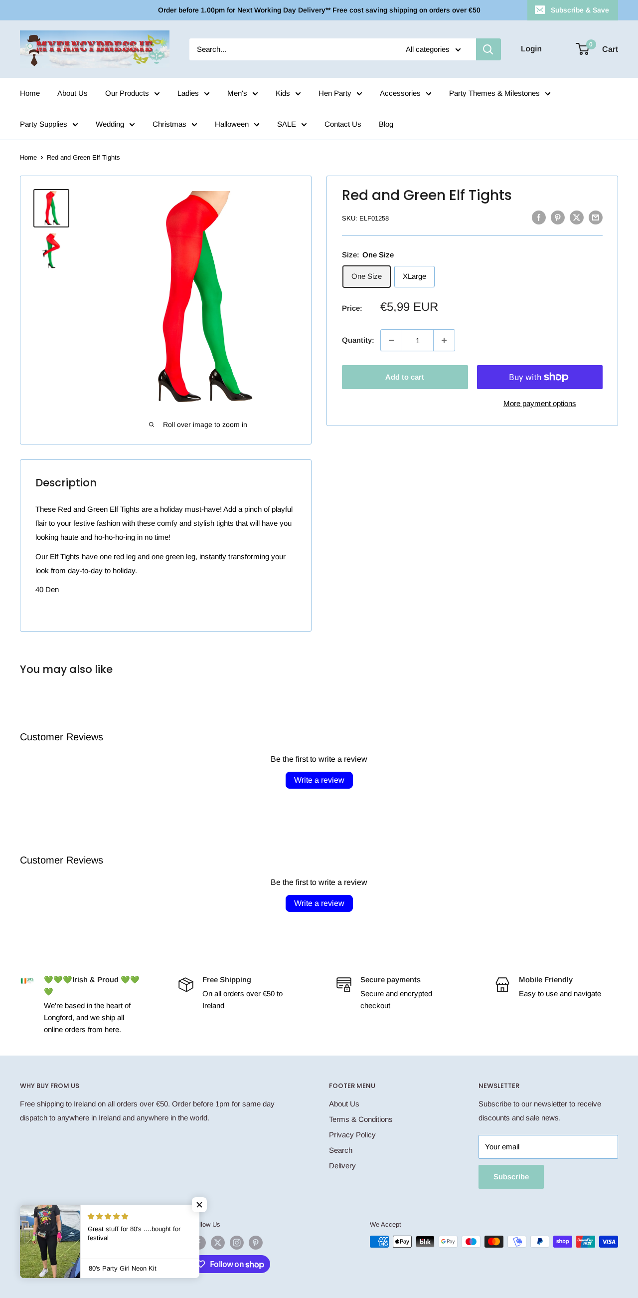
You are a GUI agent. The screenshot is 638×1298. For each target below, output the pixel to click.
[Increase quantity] (444, 340)
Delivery (342, 1165)
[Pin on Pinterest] (558, 217)
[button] (199, 1204)
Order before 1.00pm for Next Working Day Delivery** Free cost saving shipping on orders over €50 (319, 10)
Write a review (319, 780)
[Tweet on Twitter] (577, 217)
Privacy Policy (352, 1134)
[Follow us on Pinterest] (256, 1243)
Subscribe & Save (580, 10)
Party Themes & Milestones (494, 93)
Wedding (110, 124)
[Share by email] (596, 217)
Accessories (400, 93)
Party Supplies (43, 124)
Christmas (169, 124)
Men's (237, 93)
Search (340, 1150)
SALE (286, 124)
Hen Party (335, 93)
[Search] (488, 49)
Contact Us (342, 124)
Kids (283, 93)
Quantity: (358, 340)
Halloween (232, 124)
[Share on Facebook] (539, 217)
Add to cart (404, 377)
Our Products (127, 93)
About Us (72, 93)
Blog (386, 124)
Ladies (188, 93)
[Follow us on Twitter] (218, 1243)
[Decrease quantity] (391, 340)
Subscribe (511, 1176)
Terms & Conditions (361, 1119)
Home (30, 93)
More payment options (539, 403)
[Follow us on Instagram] (237, 1243)
